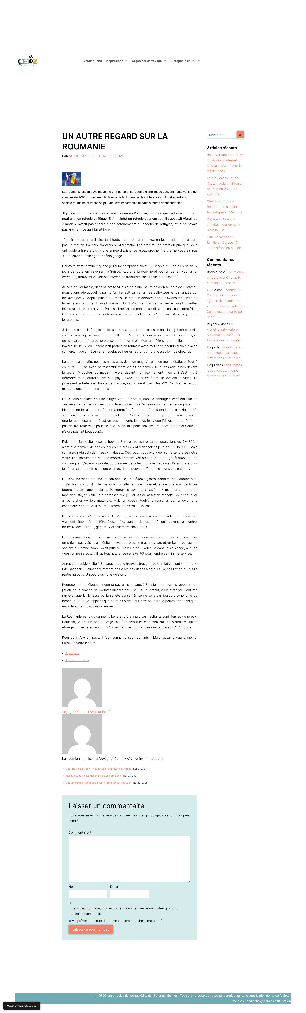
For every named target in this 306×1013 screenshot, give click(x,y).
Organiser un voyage (147, 60)
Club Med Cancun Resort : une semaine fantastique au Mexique (98, 768)
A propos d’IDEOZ (183, 60)
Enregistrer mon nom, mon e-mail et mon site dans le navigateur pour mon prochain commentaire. (124, 911)
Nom (73, 887)
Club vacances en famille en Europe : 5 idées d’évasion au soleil (98, 782)
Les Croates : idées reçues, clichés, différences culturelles (225, 352)
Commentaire (80, 832)
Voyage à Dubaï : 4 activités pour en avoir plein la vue (93, 775)
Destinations (92, 60)
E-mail (116, 887)
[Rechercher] (240, 135)
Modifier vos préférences (21, 1005)
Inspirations (114, 60)
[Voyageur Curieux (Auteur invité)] (82, 706)
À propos (72, 653)
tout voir (157, 759)
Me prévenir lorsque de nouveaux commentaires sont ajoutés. (118, 921)
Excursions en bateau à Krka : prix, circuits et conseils (225, 277)
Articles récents (77, 660)
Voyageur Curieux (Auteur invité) (98, 156)
